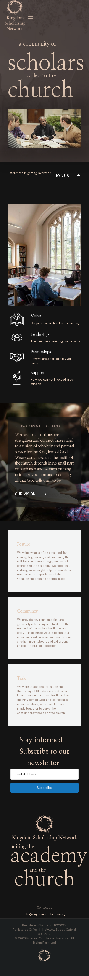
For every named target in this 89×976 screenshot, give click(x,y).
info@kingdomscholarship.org (44, 914)
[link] (44, 955)
